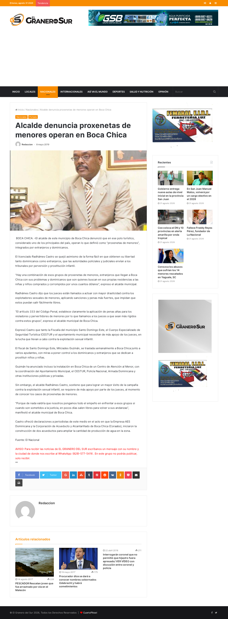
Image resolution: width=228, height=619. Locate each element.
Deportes (119, 91)
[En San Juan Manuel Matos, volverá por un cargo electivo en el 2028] (200, 178)
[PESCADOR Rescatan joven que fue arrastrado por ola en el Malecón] (34, 562)
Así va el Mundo (97, 91)
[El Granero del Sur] (41, 19)
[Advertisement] (114, 60)
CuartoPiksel (90, 612)
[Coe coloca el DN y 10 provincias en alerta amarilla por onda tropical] (171, 217)
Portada (33, 117)
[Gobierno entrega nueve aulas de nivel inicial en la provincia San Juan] (171, 178)
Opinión (163, 91)
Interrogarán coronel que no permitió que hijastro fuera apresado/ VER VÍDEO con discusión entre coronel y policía (120, 561)
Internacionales (71, 91)
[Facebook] (212, 613)
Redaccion (27, 144)
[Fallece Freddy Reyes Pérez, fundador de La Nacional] (200, 217)
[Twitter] (216, 613)
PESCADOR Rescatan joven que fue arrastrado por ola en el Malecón (34, 587)
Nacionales (47, 91)
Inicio (16, 91)
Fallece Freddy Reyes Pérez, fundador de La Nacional (199, 231)
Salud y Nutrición (141, 91)
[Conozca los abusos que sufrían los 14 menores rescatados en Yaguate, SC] (171, 256)
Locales (30, 91)
